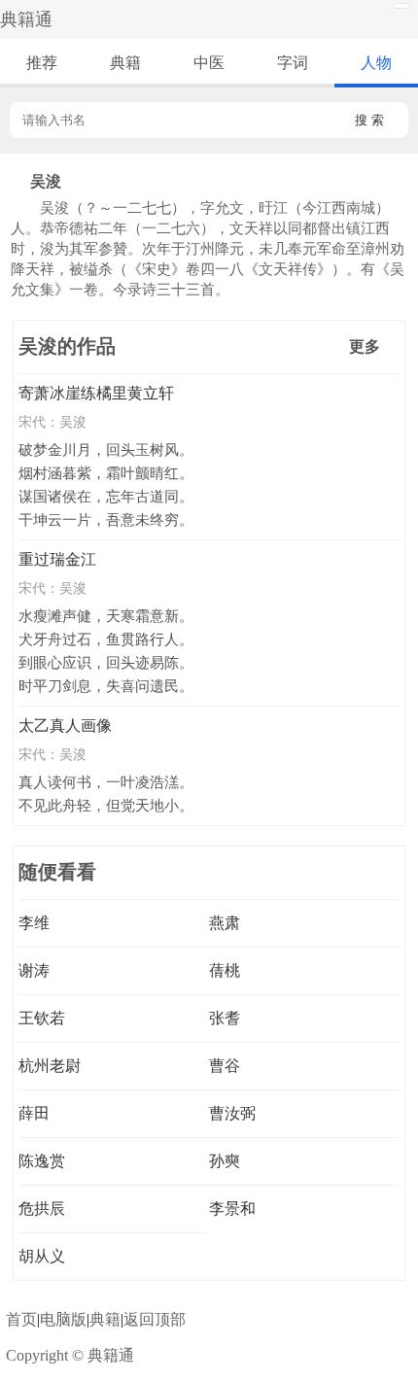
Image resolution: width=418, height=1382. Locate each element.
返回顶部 (154, 1319)
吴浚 (73, 422)
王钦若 (41, 1018)
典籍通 (26, 19)
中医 (209, 62)
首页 (21, 1319)
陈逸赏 (41, 1161)
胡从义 (41, 1256)
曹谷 (224, 1065)
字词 (292, 62)
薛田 (34, 1113)
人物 (376, 62)
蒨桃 (224, 970)
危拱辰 (41, 1208)
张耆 (224, 1018)
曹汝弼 (232, 1113)
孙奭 (224, 1161)
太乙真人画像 (65, 725)
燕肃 (224, 923)
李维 (34, 923)
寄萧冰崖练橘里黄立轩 (96, 393)
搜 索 (369, 120)
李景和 (232, 1208)
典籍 (125, 62)
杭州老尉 (49, 1065)
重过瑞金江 (57, 559)
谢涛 (34, 970)
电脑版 (63, 1319)
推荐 (41, 62)
